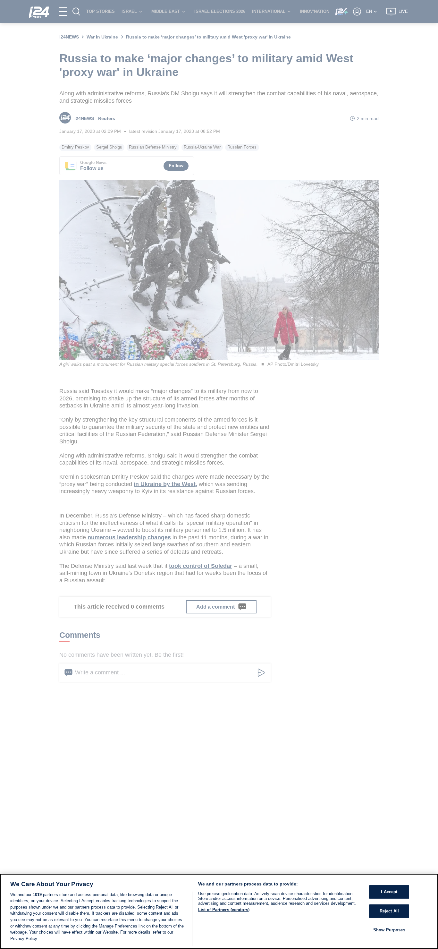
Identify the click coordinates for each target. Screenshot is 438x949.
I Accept (389, 891)
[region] (219, 911)
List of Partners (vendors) (223, 909)
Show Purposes (389, 929)
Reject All (389, 911)
